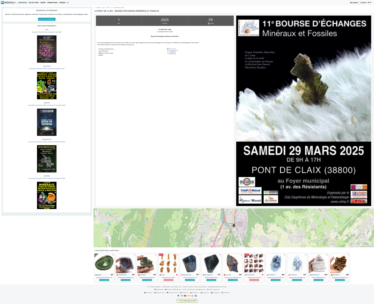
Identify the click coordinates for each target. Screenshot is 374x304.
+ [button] (96, 211)
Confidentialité (166, 286)
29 (111, 7)
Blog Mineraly (160, 289)
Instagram (177, 289)
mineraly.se (226, 292)
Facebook (169, 289)
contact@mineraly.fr (200, 289)
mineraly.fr (149, 292)
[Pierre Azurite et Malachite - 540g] (233, 263)
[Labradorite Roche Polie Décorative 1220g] (190, 263)
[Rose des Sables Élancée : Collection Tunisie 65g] (168, 263)
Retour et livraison (188, 286)
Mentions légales (156, 286)
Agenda (98, 7)
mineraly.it (185, 292)
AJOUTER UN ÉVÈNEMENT (47, 19)
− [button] (96, 214)
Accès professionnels (200, 286)
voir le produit (104, 280)
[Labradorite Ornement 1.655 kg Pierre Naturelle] (211, 263)
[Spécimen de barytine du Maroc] (340, 263)
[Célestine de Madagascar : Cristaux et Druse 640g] (275, 263)
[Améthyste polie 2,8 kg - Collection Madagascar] (318, 263)
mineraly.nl (205, 292)
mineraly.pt (216, 292)
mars (107, 7)
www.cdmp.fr (172, 48)
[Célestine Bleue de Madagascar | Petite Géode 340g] (297, 263)
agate (99, 275)
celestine (271, 275)
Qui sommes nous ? (176, 286)
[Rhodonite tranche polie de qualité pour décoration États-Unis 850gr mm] (254, 263)
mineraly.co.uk (160, 292)
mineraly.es (195, 292)
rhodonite (250, 275)
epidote (143, 275)
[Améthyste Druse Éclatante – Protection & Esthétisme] (125, 263)
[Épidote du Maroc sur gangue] (147, 263)
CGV (149, 286)
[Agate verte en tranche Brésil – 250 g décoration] (104, 263)
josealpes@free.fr (173, 50)
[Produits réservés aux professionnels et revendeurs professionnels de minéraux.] (176, 275)
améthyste (122, 275)
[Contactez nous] (67, 2)
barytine (336, 275)
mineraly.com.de (173, 292)
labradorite (187, 275)
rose (163, 275)
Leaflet (356, 246)
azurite (228, 275)
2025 (103, 7)
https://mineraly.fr (214, 289)
